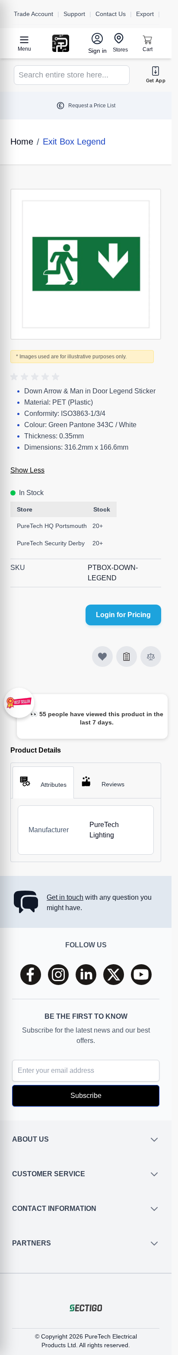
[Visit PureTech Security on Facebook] (30, 974)
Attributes (54, 784)
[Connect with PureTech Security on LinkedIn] (86, 974)
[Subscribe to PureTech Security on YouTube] (141, 974)
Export (145, 13)
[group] (36, 377)
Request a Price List (91, 106)
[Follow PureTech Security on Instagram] (58, 974)
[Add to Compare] (150, 656)
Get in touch (65, 897)
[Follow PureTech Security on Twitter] (113, 974)
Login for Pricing (123, 614)
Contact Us (110, 13)
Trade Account (33, 13)
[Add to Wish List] (126, 656)
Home (21, 141)
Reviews (113, 784)
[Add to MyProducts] (102, 656)
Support (74, 13)
